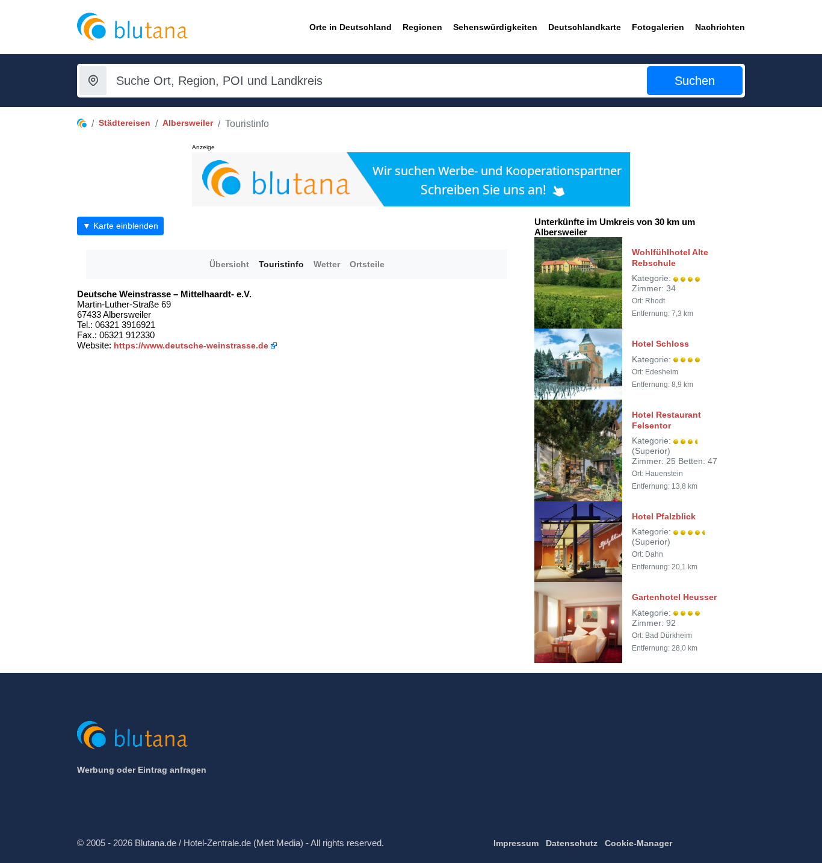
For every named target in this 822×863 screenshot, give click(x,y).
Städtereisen (124, 123)
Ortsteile (367, 264)
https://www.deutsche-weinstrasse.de (191, 345)
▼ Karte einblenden (120, 225)
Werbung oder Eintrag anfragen (141, 770)
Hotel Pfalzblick (664, 516)
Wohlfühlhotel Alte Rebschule (670, 257)
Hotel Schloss (660, 343)
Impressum (516, 843)
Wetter (327, 264)
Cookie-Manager (638, 843)
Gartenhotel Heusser (674, 597)
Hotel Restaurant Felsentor (666, 420)
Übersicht (229, 264)
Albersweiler (187, 123)
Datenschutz (572, 843)
